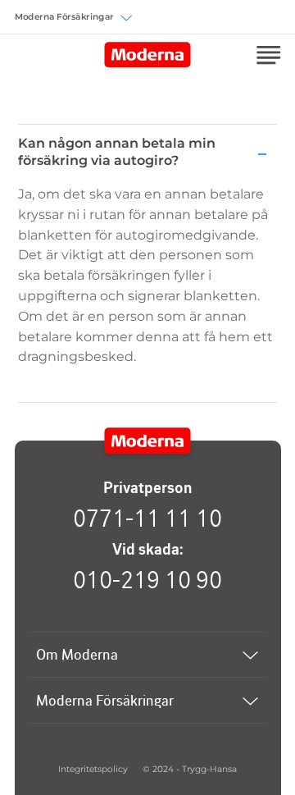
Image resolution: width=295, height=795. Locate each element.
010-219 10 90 (147, 579)
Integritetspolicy (93, 769)
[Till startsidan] (148, 441)
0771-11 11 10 (147, 518)
